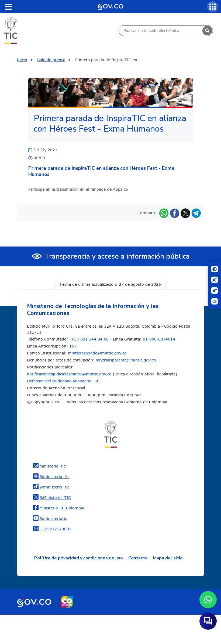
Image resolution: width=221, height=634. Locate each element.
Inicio (22, 59)
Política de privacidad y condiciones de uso (78, 558)
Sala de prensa (51, 59)
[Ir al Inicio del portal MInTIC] (10, 30)
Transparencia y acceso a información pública (117, 256)
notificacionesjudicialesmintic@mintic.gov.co (69, 374)
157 (73, 346)
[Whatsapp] (163, 213)
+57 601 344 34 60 (90, 339)
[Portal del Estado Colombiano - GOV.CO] (110, 6)
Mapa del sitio (168, 558)
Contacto (138, 558)
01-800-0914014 (159, 339)
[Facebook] (174, 213)
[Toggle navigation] (8, 6)
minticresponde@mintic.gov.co (97, 353)
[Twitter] (185, 213)
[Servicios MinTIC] (212, 6)
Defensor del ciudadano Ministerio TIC (63, 381)
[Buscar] (207, 30)
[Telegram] (196, 213)
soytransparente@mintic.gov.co (126, 360)
